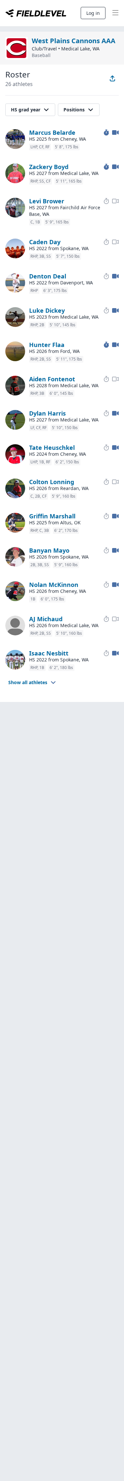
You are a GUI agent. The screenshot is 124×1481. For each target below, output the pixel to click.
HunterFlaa (46, 345)
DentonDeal (47, 276)
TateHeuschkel (52, 447)
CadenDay (45, 242)
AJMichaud (45, 619)
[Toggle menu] (115, 13)
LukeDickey (47, 310)
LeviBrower (46, 201)
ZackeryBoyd (48, 167)
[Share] (112, 78)
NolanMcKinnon (53, 585)
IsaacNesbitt (48, 653)
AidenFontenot (52, 379)
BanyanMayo (49, 550)
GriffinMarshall (52, 516)
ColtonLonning (51, 482)
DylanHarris (47, 413)
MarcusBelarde (52, 132)
